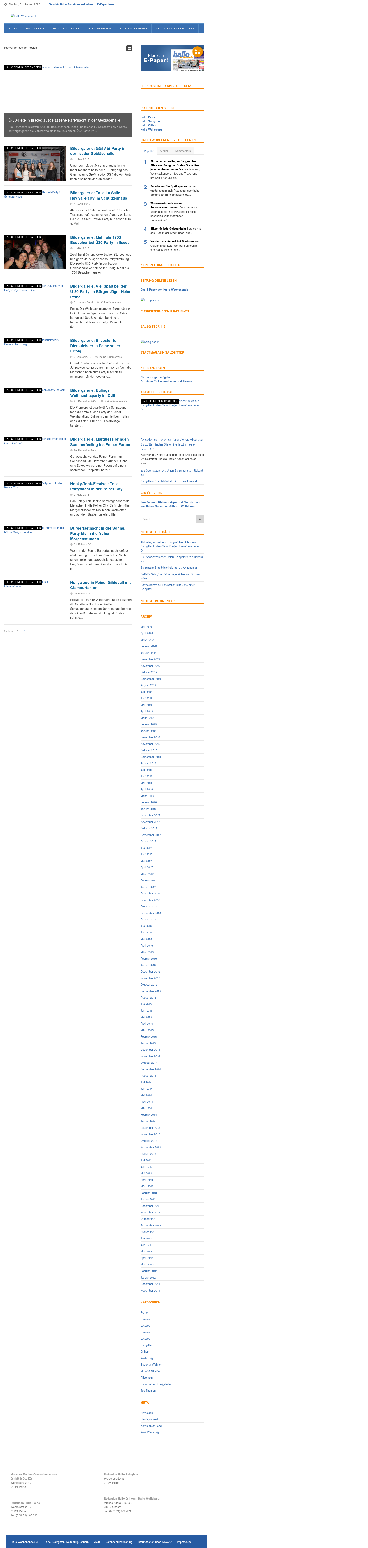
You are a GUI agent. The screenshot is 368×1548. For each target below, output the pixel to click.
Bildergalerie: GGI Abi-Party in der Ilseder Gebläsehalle (97, 151)
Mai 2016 (146, 939)
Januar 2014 (148, 1121)
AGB (97, 1541)
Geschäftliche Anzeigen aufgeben (71, 4)
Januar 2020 (148, 653)
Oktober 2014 (149, 1062)
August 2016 (148, 919)
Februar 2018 (149, 802)
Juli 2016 (146, 926)
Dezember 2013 (150, 1128)
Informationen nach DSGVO (155, 1541)
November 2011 (150, 1290)
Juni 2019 (146, 698)
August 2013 (148, 1154)
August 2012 (148, 1232)
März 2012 (147, 1264)
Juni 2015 (146, 1010)
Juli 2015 (146, 1004)
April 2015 (147, 1023)
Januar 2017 (148, 887)
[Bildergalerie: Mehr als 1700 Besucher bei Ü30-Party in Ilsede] (35, 252)
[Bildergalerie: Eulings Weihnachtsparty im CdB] (35, 405)
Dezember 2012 (150, 1206)
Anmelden (147, 1413)
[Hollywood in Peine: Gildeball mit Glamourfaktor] (35, 597)
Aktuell (164, 151)
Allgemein (147, 1377)
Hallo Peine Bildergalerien (23, 67)
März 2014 (147, 1108)
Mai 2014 (146, 1095)
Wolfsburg (147, 1358)
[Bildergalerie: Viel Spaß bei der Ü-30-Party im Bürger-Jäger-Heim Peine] (35, 301)
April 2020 (147, 633)
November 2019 (150, 666)
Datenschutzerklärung (118, 1541)
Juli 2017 (146, 848)
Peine (144, 1312)
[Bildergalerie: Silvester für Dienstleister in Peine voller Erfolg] (35, 355)
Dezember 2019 (150, 659)
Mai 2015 (146, 1017)
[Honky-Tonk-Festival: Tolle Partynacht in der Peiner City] (35, 498)
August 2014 (148, 1075)
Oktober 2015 (149, 984)
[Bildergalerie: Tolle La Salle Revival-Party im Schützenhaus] (35, 207)
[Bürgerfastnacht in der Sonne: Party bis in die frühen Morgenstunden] (35, 543)
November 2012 (150, 1212)
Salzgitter (146, 1345)
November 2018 (150, 744)
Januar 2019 (148, 731)
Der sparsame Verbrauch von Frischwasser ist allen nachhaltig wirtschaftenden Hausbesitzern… (173, 211)
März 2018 (147, 796)
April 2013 (147, 1180)
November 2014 (150, 1056)
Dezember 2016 (150, 893)
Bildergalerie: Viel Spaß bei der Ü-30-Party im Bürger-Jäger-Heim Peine (100, 291)
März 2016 (147, 952)
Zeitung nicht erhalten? (175, 28)
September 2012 (151, 1225)
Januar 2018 (148, 809)
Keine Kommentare (112, 302)
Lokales (145, 1319)
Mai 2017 (146, 861)
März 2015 (147, 1030)
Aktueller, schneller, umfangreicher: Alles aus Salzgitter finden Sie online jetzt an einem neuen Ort (172, 444)
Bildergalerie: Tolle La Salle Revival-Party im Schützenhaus (98, 195)
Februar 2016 (149, 958)
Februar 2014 (149, 1115)
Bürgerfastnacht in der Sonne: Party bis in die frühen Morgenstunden (97, 533)
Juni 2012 (146, 1245)
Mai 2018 (146, 783)
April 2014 (147, 1101)
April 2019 (147, 711)
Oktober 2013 (149, 1141)
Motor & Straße (150, 1371)
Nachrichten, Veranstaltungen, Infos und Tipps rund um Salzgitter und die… (175, 169)
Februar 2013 (149, 1193)
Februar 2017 (149, 880)
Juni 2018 (146, 776)
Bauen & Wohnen (151, 1364)
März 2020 (147, 640)
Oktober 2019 (149, 672)
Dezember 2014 (150, 1049)
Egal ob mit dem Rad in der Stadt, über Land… (175, 230)
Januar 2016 (148, 965)
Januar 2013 (148, 1199)
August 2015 (148, 997)
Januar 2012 (148, 1277)
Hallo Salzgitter (66, 28)
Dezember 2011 (150, 1284)
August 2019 (148, 685)
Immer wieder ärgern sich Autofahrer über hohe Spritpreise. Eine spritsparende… (174, 190)
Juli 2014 (146, 1082)
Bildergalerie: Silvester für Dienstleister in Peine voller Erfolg (95, 345)
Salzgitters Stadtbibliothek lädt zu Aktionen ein (169, 481)
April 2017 (147, 867)
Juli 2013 (146, 1160)
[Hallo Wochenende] (22, 16)
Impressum (184, 1541)
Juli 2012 (146, 1238)
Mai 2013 (146, 1173)
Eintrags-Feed (149, 1419)
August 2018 (148, 763)
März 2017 (147, 874)
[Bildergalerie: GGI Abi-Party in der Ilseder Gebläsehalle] (35, 163)
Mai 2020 (146, 627)
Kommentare (183, 151)
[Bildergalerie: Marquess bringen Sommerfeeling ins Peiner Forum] (35, 454)
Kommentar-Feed (151, 1426)
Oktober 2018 (149, 750)
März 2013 (147, 1186)
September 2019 (151, 679)
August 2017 (148, 841)
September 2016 (151, 913)
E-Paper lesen (106, 4)
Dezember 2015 (150, 971)
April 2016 (147, 945)
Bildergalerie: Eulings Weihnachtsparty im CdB (93, 392)
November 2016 (150, 900)
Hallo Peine (35, 28)
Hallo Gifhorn (99, 28)
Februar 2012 (149, 1271)
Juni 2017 (146, 854)
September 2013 (151, 1147)
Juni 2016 (146, 932)
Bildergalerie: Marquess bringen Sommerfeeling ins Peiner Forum (100, 441)
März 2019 (147, 718)
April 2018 (147, 789)
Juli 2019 (146, 692)
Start (13, 28)
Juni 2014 (146, 1088)
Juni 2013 (146, 1167)
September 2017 (151, 835)
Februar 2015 (149, 1036)
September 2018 (151, 757)
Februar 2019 (149, 724)
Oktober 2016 (149, 906)
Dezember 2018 (150, 737)
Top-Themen (148, 1390)
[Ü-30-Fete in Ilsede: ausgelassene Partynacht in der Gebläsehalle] (68, 101)
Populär (148, 151)
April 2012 (147, 1258)
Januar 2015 (148, 1043)
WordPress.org (150, 1432)
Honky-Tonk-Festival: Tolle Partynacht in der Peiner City (96, 486)
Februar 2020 (149, 646)
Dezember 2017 (150, 815)
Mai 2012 (146, 1251)
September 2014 (151, 1069)
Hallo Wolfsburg (133, 28)
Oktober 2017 (149, 828)
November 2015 (150, 978)
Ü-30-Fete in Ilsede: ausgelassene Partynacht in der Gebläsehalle (64, 120)
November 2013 (150, 1134)
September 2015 (151, 991)
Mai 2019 (146, 705)
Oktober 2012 (149, 1219)
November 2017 (150, 822)
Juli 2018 (146, 770)
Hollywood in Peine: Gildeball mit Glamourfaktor (100, 585)
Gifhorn (145, 1351)
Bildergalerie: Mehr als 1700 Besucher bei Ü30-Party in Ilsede (100, 239)
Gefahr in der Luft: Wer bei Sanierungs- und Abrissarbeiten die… (175, 245)
